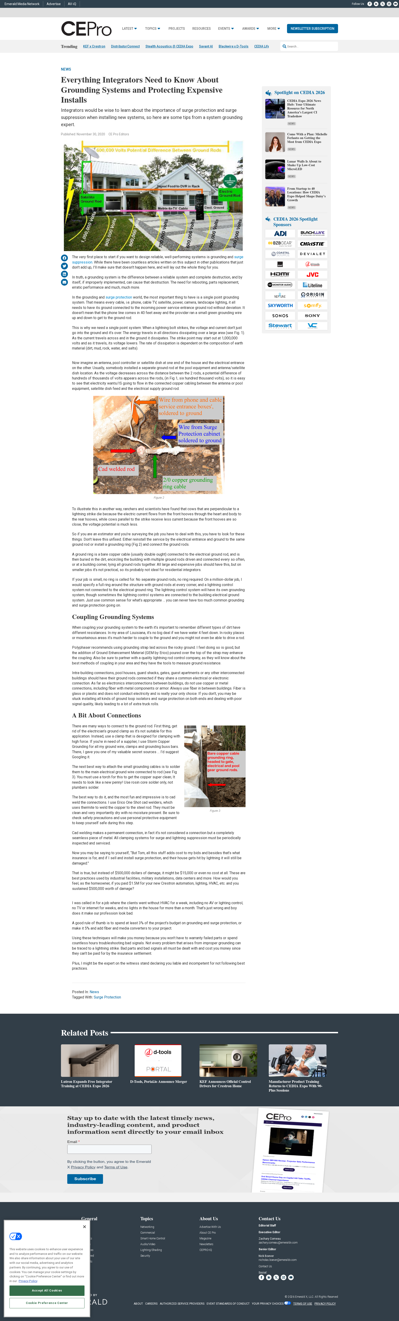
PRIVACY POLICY (325, 1303)
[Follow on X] (382, 4)
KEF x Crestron (94, 46)
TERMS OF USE (302, 1303)
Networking (147, 1227)
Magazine (205, 1238)
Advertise (54, 4)
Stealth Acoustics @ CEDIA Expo (169, 46)
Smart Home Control (152, 1238)
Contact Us (265, 1266)
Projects (177, 28)
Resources (201, 28)
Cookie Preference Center (47, 1303)
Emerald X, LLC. (304, 1296)
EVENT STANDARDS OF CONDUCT (228, 1303)
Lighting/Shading (151, 1250)
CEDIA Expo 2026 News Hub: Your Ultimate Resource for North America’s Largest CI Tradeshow (304, 108)
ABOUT (138, 1303)
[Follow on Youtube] (395, 4)
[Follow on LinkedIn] (376, 4)
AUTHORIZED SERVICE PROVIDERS (182, 1303)
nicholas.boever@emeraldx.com (278, 1260)
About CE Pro (208, 1232)
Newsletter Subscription (312, 28)
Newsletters (206, 1244)
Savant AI (206, 46)
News (66, 69)
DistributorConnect (125, 46)
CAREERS (151, 1303)
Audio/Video (147, 1244)
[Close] (84, 1227)
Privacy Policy (28, 1280)
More (271, 28)
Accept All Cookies (47, 1290)
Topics (151, 28)
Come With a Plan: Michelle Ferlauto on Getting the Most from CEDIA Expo (307, 138)
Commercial (147, 1232)
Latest (127, 28)
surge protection (119, 297)
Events (224, 28)
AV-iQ (72, 4)
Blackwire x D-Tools (233, 46)
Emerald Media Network (22, 4)
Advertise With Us (210, 1227)
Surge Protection (107, 997)
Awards (248, 28)
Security (145, 1255)
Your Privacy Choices (268, 1303)
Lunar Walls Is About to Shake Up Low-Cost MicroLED (304, 165)
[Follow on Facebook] (369, 4)
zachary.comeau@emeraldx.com (278, 1242)
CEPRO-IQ (206, 1250)
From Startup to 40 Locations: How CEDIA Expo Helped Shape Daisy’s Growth (306, 194)
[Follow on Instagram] (389, 4)
